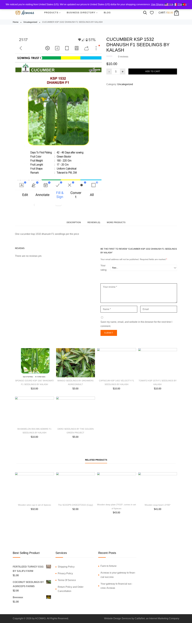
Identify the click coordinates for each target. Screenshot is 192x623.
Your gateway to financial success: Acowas (116, 585)
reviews (123, 56)
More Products (116, 222)
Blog (107, 12)
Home (15, 22)
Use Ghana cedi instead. (164, 4)
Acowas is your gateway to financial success (117, 574)
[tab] (74, 222)
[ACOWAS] (25, 13)
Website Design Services (117, 618)
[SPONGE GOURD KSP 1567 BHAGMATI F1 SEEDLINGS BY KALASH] (34, 362)
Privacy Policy (65, 573)
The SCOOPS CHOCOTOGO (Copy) (75, 505)
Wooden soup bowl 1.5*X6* (157, 505)
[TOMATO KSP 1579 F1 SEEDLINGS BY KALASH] (157, 362)
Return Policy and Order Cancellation (70, 589)
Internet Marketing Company (164, 618)
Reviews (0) (93, 222)
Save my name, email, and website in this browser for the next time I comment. (136, 324)
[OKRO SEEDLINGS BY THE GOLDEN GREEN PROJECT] (75, 411)
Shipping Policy (66, 566)
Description (74, 222)
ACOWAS (40, 618)
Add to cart (152, 71)
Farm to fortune (108, 566)
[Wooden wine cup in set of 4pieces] (34, 486)
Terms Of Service (67, 580)
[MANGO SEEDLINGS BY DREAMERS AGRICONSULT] (75, 362)
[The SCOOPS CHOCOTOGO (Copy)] (75, 486)
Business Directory (81, 12)
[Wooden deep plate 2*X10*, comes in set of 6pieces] (116, 486)
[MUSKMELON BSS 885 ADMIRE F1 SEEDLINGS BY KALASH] (34, 411)
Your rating (103, 267)
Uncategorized (30, 22)
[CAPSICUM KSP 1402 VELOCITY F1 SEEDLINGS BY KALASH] (116, 362)
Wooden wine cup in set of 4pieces (34, 505)
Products (51, 12)
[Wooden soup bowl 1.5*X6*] (157, 486)
